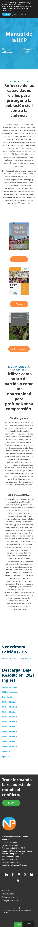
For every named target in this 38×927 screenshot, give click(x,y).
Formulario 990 (8, 894)
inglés (19, 259)
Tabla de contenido (10, 692)
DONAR (11, 803)
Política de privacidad (10, 897)
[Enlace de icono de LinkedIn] (6, 874)
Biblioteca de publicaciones (7, 50)
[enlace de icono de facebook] (12, 874)
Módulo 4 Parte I (9, 741)
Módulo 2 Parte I (9, 712)
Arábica (28, 659)
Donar (18, 924)
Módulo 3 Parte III (10, 737)
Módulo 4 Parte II (9, 746)
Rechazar (16, 14)
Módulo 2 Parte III (10, 722)
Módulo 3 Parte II (9, 732)
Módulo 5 (6, 751)
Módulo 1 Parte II (9, 707)
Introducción (7, 697)
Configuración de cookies (12, 900)
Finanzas (5, 890)
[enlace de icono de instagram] (19, 874)
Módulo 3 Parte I (9, 727)
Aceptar (6, 14)
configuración (6, 10)
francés (19, 304)
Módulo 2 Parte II (9, 717)
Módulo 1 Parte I (9, 702)
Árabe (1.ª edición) (19, 349)
